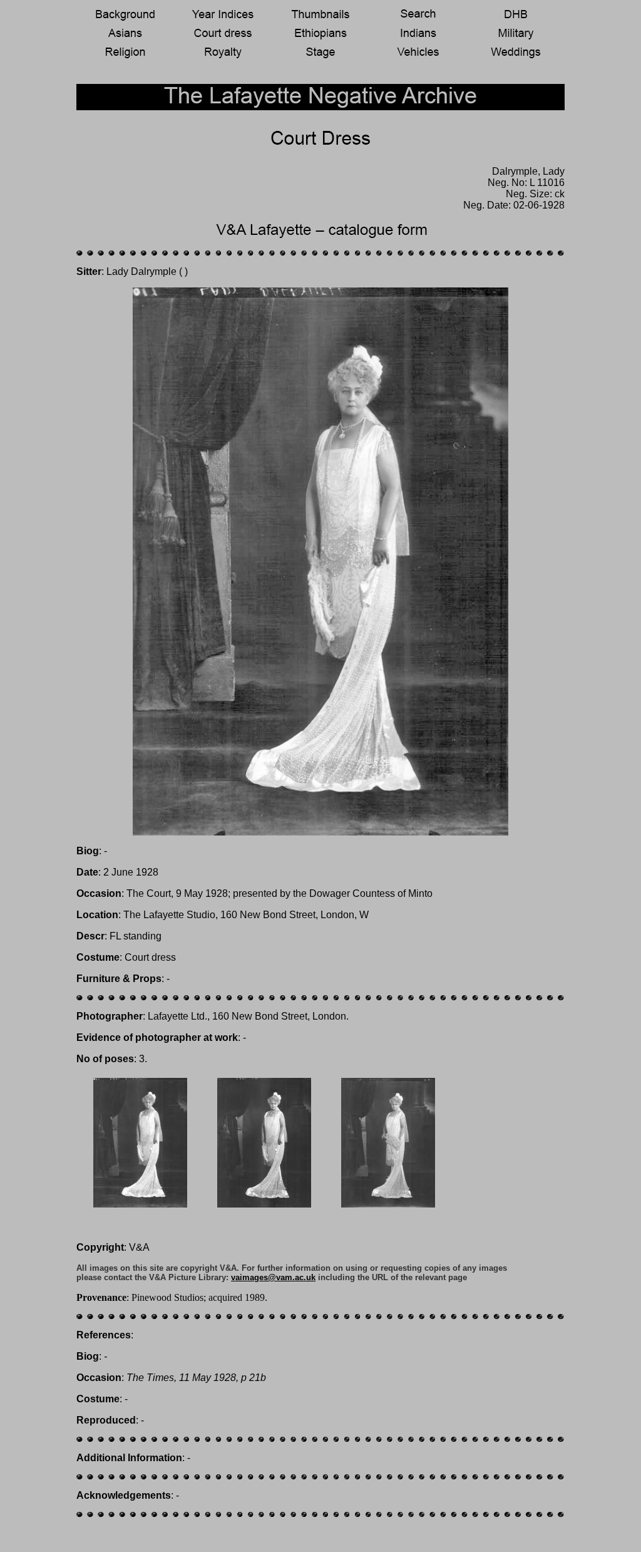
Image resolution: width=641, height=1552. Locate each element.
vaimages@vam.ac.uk (273, 1277)
